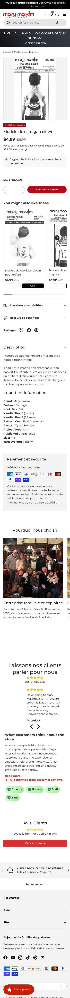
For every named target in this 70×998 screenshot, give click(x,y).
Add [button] (33, 285)
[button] (57, 22)
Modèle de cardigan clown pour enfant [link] (23, 272)
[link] (24, 237)
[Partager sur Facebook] (29, 330)
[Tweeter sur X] (21, 330)
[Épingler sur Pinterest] (36, 330)
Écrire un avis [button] (35, 843)
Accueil (7, 52)
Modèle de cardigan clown (27, 52)
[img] (35, 678)
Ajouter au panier (47, 189)
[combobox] (35, 22)
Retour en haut (35, 884)
